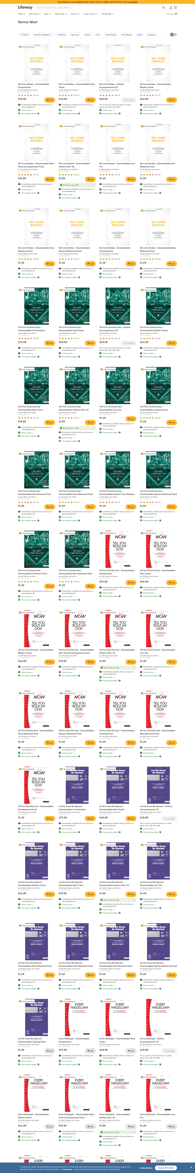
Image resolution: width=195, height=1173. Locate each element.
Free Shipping (127, 34)
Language (151, 34)
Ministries (74, 14)
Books (46, 14)
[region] (97, 1168)
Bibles (21, 14)
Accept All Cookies (166, 1168)
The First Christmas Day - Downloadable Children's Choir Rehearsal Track (32, 573)
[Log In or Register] (170, 7)
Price (98, 34)
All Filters (25, 34)
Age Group (75, 34)
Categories (62, 34)
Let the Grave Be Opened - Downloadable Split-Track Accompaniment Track (71, 885)
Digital (139, 34)
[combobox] (100, 7)
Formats (88, 34)
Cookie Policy (67, 1169)
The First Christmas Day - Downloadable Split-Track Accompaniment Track (30, 409)
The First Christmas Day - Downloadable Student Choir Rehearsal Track (117, 494)
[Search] (163, 7)
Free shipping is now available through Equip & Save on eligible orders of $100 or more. (97, 2)
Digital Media (60, 14)
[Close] (191, 1167)
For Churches (106, 14)
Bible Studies (33, 14)
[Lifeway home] (25, 8)
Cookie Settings (146, 1168)
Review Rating (111, 34)
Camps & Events (89, 14)
